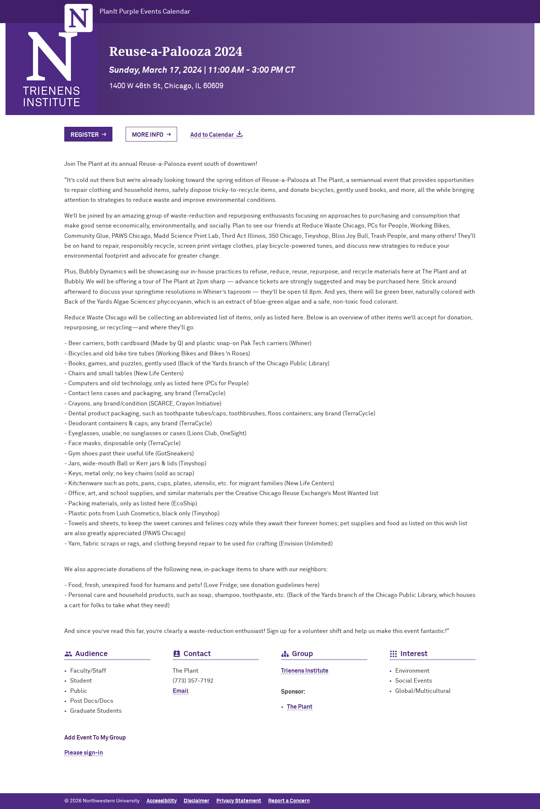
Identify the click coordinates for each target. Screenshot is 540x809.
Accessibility (162, 800)
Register (85, 135)
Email (180, 691)
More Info (147, 135)
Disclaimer (196, 800)
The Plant (299, 707)
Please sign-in (83, 753)
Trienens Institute (304, 671)
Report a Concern (289, 800)
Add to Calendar (212, 135)
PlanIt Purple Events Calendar (145, 11)
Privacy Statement (238, 800)
